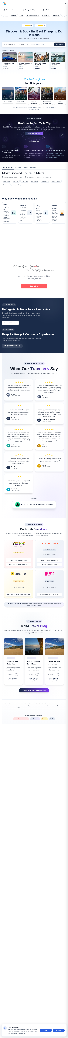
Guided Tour (56, 15)
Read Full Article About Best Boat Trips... (12, 679)
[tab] (8, 168)
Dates (14, 15)
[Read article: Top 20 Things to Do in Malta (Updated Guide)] (34, 646)
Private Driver (45, 15)
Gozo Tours (25, 181)
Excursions (6, 185)
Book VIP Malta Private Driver (49, 560)
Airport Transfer (56, 181)
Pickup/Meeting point (34, 15)
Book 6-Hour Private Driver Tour (19, 560)
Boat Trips (16, 181)
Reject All (59, 1030)
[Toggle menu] (65, 3)
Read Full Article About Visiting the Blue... (54, 679)
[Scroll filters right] (65, 15)
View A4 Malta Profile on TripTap (49, 594)
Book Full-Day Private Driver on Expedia (18, 594)
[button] (9, 61)
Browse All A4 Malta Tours (49, 564)
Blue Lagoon (34, 181)
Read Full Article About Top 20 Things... (33, 679)
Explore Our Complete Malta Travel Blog (34, 690)
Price (21, 15)
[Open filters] (7, 15)
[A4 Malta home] (4, 3)
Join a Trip (34, 286)
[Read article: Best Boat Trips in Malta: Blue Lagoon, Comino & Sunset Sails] (13, 646)
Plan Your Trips (33, 133)
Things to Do (16, 185)
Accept (46, 1030)
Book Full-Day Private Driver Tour (18, 564)
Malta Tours (6, 181)
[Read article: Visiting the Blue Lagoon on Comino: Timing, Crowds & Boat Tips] (54, 646)
